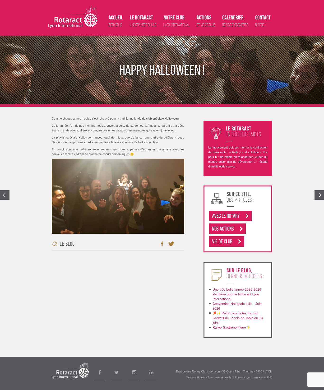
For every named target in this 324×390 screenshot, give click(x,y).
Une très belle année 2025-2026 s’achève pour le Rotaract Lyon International (237, 294)
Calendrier (235, 20)
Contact (263, 20)
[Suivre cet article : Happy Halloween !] (180, 244)
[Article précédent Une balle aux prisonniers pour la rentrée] (4, 195)
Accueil (116, 20)
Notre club (176, 20)
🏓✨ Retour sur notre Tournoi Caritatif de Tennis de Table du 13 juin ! (238, 318)
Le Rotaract (143, 20)
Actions (206, 20)
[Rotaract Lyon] (72, 16)
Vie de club (222, 241)
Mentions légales (195, 377)
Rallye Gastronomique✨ (231, 327)
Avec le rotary (226, 216)
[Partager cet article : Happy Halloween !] (162, 244)
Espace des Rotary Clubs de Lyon (198, 371)
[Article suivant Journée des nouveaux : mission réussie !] (319, 195)
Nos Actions (223, 229)
